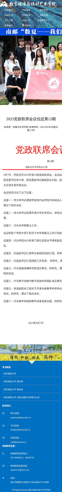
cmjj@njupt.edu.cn (18, 442)
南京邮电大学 (10, 373)
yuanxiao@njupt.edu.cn (20, 417)
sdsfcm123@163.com (19, 470)
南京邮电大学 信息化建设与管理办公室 (22, 397)
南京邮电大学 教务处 (13, 389)
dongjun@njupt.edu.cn (20, 430)
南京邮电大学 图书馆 (13, 381)
